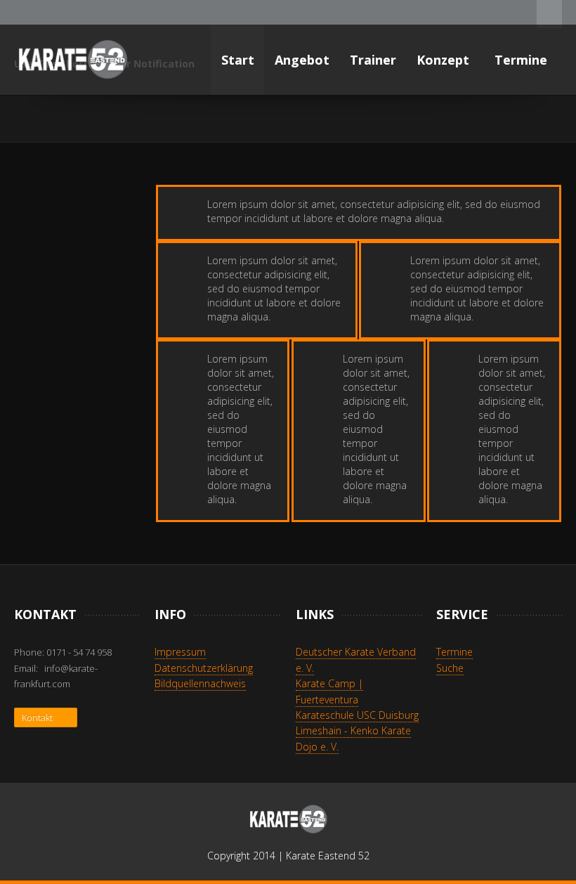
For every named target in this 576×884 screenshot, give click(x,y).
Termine (523, 59)
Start (237, 59)
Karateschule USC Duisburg (357, 715)
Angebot (302, 59)
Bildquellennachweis (200, 683)
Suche (450, 668)
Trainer (373, 59)
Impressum (180, 651)
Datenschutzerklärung (204, 668)
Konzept (445, 59)
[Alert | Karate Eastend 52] (72, 60)
